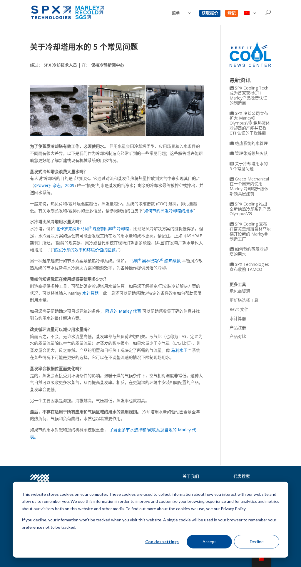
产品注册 (238, 327)
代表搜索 (241, 476)
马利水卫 (179, 350)
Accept (209, 541)
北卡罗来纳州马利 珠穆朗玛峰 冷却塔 (92, 228)
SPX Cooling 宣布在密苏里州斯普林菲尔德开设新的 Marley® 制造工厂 (250, 231)
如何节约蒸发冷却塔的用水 (168, 210)
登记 (232, 13)
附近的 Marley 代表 (123, 311)
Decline (257, 541)
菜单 (176, 13)
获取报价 (210, 13)
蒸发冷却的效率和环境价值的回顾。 (86, 250)
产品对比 (238, 336)
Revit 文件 (239, 309)
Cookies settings (162, 541)
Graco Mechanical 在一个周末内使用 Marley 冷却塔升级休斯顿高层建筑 (249, 186)
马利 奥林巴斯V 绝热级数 (155, 260)
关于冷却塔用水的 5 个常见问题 (249, 166)
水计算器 (90, 293)
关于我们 (191, 476)
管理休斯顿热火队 (251, 153)
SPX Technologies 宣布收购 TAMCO (249, 266)
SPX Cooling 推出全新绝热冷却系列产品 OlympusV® (250, 209)
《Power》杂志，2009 (54, 185)
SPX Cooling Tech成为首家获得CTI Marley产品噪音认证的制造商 (249, 95)
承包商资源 (240, 291)
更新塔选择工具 (244, 300)
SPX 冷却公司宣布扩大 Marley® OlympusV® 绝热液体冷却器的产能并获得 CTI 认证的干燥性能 (250, 123)
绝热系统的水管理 (251, 143)
